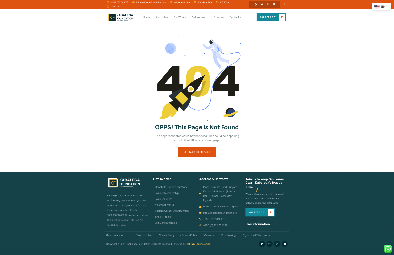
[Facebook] (256, 4)
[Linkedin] (274, 4)
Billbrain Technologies (198, 243)
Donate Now (268, 17)
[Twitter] (262, 4)
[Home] (121, 17)
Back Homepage (199, 151)
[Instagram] (268, 4)
